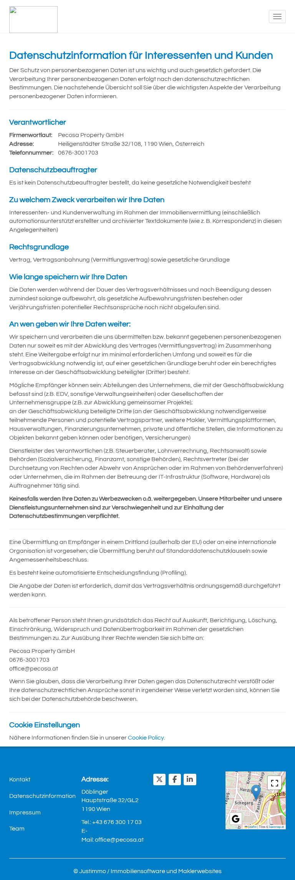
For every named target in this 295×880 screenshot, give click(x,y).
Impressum (25, 812)
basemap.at (276, 826)
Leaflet (252, 826)
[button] (256, 792)
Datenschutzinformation (39, 796)
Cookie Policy (146, 738)
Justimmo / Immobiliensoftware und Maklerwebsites (150, 871)
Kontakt (19, 779)
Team (17, 829)
